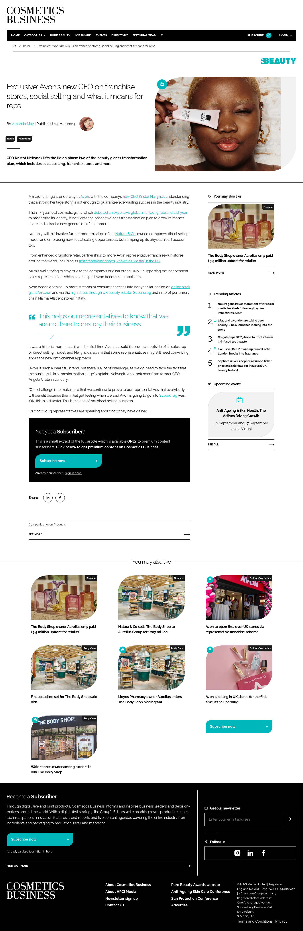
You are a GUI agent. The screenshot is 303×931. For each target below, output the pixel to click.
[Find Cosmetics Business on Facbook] (263, 854)
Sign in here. (73, 473)
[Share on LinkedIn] (48, 497)
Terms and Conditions (255, 921)
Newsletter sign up (121, 898)
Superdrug (168, 395)
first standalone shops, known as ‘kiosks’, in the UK (119, 261)
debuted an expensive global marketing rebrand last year (140, 212)
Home (15, 35)
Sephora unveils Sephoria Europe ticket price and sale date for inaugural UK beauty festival (245, 365)
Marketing (25, 138)
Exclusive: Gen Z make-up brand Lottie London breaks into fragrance (244, 351)
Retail (10, 138)
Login (283, 35)
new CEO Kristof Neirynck (144, 196)
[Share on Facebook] (60, 497)
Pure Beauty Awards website (195, 885)
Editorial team (144, 35)
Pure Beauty (60, 35)
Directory (119, 35)
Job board (83, 35)
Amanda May (23, 124)
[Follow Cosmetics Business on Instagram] (237, 854)
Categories (33, 35)
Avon (85, 196)
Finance (268, 207)
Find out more (17, 865)
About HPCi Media (120, 892)
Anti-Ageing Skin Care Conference (200, 892)
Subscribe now (52, 461)
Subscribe (255, 35)
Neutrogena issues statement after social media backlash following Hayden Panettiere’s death (246, 308)
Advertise (179, 905)
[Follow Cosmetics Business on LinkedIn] (250, 854)
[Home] (15, 46)
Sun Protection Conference (194, 898)
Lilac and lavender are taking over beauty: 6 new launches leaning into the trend (245, 325)
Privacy (281, 921)
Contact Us (114, 905)
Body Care (90, 648)
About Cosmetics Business (128, 885)
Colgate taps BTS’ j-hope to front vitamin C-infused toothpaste (245, 339)
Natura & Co (125, 234)
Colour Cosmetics (260, 578)
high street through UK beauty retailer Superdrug (111, 292)
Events (101, 35)
